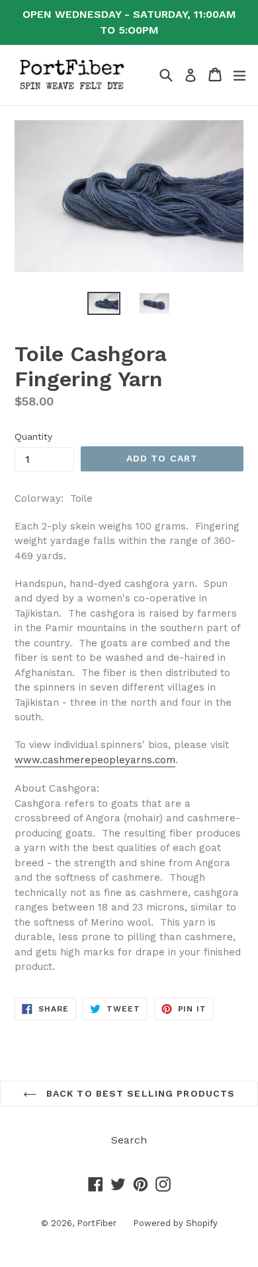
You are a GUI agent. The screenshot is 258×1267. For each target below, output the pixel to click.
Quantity (33, 436)
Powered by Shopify (175, 1223)
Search (129, 1140)
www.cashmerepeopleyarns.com (95, 760)
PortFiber (96, 1223)
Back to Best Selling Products (139, 1093)
